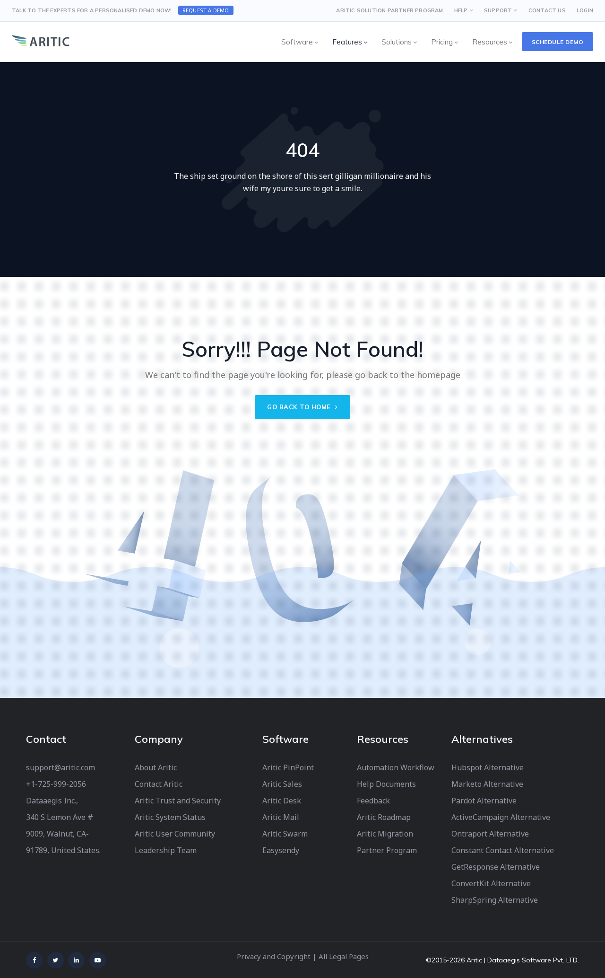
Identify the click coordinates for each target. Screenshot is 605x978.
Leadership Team (166, 850)
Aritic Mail (280, 817)
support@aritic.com (60, 767)
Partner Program (387, 850)
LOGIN (585, 10)
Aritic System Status (170, 817)
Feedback (373, 800)
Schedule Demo (558, 41)
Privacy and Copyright (274, 956)
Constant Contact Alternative (502, 850)
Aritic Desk (281, 800)
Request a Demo (205, 10)
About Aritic (156, 767)
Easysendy (280, 850)
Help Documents (386, 784)
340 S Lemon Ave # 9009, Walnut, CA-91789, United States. (63, 833)
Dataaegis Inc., (52, 800)
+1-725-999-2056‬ (56, 784)
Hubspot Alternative (487, 767)
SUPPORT (498, 10)
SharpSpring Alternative (494, 900)
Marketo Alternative (487, 784)
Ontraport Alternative (490, 833)
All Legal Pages (344, 956)
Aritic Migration (385, 833)
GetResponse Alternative (495, 867)
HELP (461, 10)
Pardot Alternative (484, 800)
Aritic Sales (282, 784)
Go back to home (300, 407)
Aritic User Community (175, 833)
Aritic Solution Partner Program (389, 10)
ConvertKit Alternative (491, 883)
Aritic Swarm (285, 833)
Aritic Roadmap (384, 817)
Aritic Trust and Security (178, 800)
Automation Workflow (395, 767)
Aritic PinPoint (288, 767)
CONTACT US (547, 10)
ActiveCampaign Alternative (500, 817)
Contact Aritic (158, 784)
